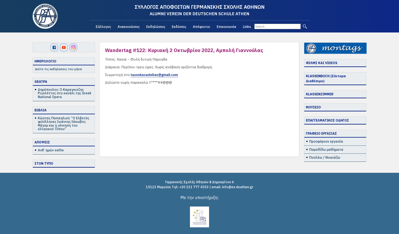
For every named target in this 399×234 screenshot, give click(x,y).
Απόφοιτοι (201, 27)
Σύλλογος (103, 27)
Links (247, 27)
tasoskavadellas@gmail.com (154, 74)
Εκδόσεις (179, 27)
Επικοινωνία (226, 27)
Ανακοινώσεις (129, 27)
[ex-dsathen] (45, 16)
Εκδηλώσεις (155, 27)
